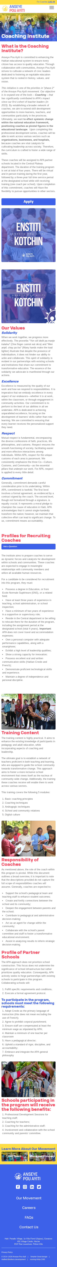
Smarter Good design (38, 1257)
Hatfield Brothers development (13, 1259)
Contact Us (28, 1227)
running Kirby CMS (37, 1259)
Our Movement (29, 1198)
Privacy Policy (7, 1252)
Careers (29, 1208)
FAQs (29, 1217)
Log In (51, 2)
